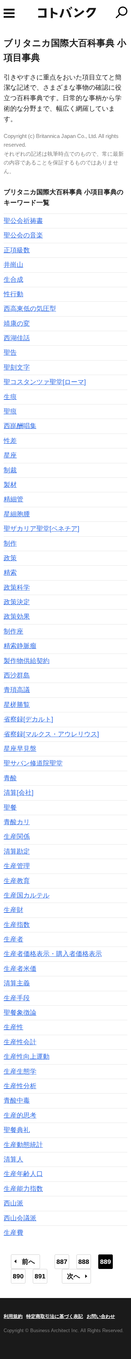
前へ (28, 1261)
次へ (73, 1276)
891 (40, 1276)
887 (61, 1261)
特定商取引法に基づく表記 (54, 1316)
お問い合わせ (101, 1316)
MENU (9, 13)
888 (83, 1261)
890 (18, 1276)
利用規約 (13, 1316)
